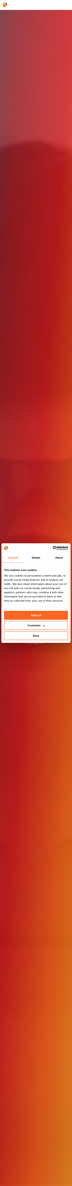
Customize (34, 625)
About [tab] (59, 557)
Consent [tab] (13, 557)
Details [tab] (36, 557)
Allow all (36, 615)
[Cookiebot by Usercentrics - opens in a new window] (52, 548)
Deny (36, 635)
